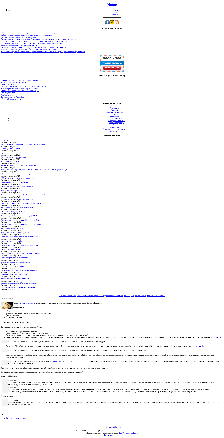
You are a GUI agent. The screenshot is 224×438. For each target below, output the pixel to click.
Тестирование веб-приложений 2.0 (15, 279)
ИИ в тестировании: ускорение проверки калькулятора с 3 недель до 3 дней (31, 33)
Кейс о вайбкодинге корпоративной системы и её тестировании (26, 35)
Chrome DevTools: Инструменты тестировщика (19, 270)
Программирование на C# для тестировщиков (19, 283)
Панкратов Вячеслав (26, 303)
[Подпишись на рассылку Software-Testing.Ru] (112, 24)
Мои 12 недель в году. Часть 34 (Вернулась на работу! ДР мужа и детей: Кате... (32, 43)
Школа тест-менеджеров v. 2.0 (13, 212)
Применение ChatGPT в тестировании (16, 182)
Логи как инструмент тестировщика (15, 157)
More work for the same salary (12, 99)
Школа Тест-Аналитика (10, 249)
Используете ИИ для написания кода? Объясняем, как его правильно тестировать (33, 48)
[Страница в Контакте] (107, 24)
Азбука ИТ (5, 140)
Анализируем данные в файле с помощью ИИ (19, 45)
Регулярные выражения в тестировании (17, 199)
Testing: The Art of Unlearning (12, 97)
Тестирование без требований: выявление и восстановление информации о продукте (35, 170)
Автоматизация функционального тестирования (20, 254)
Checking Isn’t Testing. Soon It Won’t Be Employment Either (23, 86)
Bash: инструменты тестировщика (14, 258)
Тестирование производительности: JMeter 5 (18, 207)
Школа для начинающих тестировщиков (17, 186)
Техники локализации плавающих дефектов (18, 165)
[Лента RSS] (117, 24)
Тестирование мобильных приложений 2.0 (18, 233)
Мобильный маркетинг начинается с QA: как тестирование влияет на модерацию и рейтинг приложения (43, 52)
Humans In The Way (8, 84)
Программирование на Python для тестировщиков (21, 153)
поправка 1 (216, 337)
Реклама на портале (112, 435)
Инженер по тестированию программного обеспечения (23, 144)
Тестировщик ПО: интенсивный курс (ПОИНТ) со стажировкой (26, 216)
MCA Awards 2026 (8, 95)
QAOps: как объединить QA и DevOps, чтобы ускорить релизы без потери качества (34, 41)
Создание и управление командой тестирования (20, 237)
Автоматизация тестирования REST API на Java (20, 220)
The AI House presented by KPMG (14, 82)
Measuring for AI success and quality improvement (19, 89)
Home (112, 4)
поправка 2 (57, 361)
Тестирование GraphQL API (12, 191)
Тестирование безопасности (12, 228)
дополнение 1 (197, 346)
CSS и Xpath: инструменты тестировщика (17, 178)
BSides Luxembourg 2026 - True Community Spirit (20, 91)
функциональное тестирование (18, 418)
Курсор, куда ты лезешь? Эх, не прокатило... (18, 37)
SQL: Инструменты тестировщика (14, 266)
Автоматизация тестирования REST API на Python (21, 224)
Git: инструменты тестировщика (14, 275)
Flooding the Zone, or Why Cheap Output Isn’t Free (20, 80)
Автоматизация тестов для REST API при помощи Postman (24, 195)
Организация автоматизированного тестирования (21, 203)
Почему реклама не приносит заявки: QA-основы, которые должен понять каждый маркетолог (39, 39)
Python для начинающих (10, 149)
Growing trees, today (8, 93)
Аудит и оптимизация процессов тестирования (19, 287)
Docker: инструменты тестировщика (15, 262)
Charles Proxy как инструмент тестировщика (18, 174)
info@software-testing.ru (128, 433)
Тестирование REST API (11, 161)
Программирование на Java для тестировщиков (20, 245)
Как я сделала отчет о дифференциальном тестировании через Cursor (28, 50)
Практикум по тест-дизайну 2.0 (13, 241)
